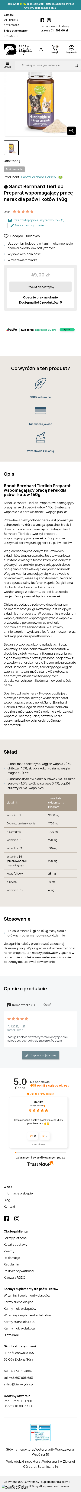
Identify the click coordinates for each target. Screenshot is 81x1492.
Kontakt (9, 1206)
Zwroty (9, 1251)
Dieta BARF (11, 1335)
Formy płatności (15, 1238)
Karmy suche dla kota (19, 1322)
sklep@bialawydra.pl (19, 1384)
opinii (49, 1085)
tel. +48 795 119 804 (18, 1371)
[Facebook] (42, 20)
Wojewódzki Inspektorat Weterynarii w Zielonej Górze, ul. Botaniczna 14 (40, 1464)
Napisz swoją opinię (29, 225)
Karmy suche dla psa (18, 1302)
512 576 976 (11, 36)
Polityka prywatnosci (19, 1271)
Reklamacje (12, 1258)
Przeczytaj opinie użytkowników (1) (38, 220)
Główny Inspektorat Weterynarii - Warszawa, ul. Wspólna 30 (40, 1452)
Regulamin (11, 1264)
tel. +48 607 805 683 (18, 1378)
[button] (28, 1094)
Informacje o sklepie (18, 1193)
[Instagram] (49, 20)
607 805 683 (11, 25)
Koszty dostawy (15, 1244)
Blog (7, 1200)
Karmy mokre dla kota (19, 1328)
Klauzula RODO (14, 1277)
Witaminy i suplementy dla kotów (27, 1315)
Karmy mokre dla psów (20, 1309)
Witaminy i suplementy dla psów (27, 1295)
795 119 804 (11, 20)
